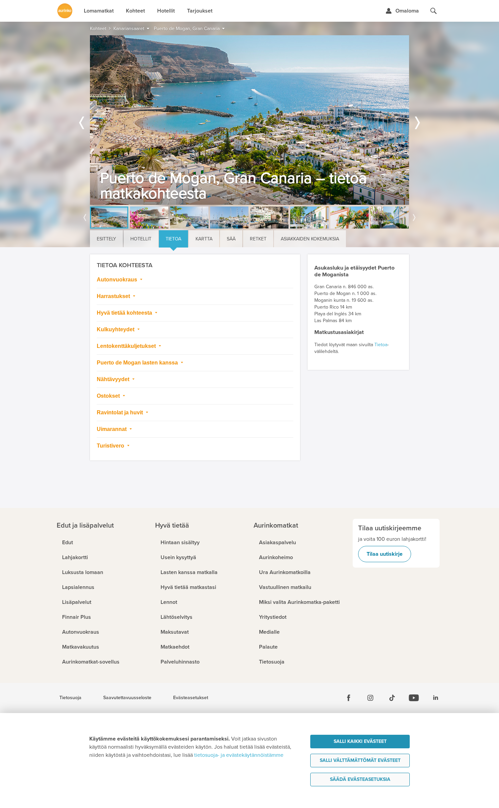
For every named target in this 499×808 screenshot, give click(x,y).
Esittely (106, 239)
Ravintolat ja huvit (120, 412)
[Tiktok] (392, 697)
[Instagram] (370, 697)
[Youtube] (413, 697)
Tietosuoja (70, 698)
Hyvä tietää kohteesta (125, 313)
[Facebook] (348, 697)
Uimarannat (112, 429)
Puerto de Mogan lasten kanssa (138, 363)
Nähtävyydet (114, 379)
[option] (249, 120)
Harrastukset (114, 296)
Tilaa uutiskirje (385, 554)
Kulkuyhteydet (116, 329)
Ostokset (109, 396)
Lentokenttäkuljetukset (127, 346)
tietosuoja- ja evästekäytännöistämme (238, 755)
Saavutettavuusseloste (127, 698)
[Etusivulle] (64, 10)
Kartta (204, 239)
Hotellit (140, 239)
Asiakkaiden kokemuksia (310, 239)
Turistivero (111, 446)
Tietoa (173, 239)
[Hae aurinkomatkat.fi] (433, 11)
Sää (231, 239)
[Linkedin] (435, 697)
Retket (258, 239)
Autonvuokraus (117, 279)
